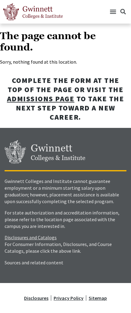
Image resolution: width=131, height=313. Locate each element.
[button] (113, 12)
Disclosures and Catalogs (31, 237)
